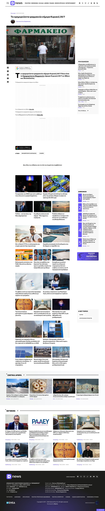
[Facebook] (7, 67)
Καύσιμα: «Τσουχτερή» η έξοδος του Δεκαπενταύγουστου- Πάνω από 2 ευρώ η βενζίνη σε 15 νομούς (55, 341)
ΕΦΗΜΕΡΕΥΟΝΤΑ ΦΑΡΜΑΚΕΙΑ (29, 153)
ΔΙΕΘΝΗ (46, 3)
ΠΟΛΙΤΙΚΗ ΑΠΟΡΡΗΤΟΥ (58, 496)
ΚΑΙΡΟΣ (81, 314)
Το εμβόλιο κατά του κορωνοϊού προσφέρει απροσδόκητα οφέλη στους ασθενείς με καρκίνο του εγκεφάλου (28, 293)
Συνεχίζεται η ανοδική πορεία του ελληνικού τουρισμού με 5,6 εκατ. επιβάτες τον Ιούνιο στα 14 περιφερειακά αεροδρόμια (60, 265)
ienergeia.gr (8, 439)
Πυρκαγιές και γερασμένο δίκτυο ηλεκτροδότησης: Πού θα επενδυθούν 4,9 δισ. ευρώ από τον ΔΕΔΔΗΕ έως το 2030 (27, 341)
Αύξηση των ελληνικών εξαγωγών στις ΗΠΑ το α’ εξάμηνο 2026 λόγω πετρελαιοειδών (63, 432)
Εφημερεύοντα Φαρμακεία (33, 76)
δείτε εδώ (31, 109)
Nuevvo (56, 503)
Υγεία (79, 70)
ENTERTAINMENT (70, 3)
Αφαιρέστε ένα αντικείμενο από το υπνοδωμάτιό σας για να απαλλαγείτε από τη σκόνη (42, 313)
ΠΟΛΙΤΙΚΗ (28, 3)
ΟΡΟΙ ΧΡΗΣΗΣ (26, 496)
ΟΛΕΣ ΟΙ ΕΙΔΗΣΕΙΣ (70, 476)
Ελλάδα (80, 79)
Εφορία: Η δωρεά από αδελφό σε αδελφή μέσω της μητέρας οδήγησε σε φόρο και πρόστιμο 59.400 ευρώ (55, 195)
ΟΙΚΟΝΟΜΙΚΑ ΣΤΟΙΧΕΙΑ (93, 496)
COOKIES (68, 496)
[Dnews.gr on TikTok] (88, 3)
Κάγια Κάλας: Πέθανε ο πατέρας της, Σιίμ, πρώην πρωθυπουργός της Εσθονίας (87, 83)
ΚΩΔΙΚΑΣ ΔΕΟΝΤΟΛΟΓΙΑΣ (78, 496)
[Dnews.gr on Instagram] (85, 3)
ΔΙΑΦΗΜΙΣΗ (17, 496)
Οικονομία (13, 13)
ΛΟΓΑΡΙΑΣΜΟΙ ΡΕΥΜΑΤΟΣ (85, 318)
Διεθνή (80, 86)
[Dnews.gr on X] (82, 3)
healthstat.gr (80, 439)
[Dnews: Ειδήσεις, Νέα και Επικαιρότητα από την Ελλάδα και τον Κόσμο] (16, 3)
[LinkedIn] (7, 74)
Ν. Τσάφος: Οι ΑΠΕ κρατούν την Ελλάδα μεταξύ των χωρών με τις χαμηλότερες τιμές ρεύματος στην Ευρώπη (16, 432)
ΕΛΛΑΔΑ (41, 3)
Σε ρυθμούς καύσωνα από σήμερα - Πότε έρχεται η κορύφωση (41, 215)
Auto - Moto (81, 101)
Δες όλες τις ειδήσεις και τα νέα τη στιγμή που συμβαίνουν (42, 165)
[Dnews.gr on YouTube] (94, 3)
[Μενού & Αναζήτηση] (7, 3)
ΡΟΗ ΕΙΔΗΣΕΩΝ (83, 61)
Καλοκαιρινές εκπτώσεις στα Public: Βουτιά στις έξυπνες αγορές (23, 264)
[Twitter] (7, 71)
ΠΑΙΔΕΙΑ (51, 3)
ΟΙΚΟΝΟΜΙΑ (34, 3)
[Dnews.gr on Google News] (91, 3)
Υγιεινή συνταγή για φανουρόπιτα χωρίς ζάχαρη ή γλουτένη (24, 313)
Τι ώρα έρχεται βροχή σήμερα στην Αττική (87, 395)
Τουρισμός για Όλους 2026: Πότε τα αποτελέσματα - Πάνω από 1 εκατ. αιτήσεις (87, 91)
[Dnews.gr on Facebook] (79, 3)
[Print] (7, 81)
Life (84, 210)
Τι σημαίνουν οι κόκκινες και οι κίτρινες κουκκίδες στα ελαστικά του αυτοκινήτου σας (87, 98)
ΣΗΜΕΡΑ (42, 153)
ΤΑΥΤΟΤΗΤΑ (9, 496)
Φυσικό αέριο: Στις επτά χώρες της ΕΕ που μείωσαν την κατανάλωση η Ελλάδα (41, 361)
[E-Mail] (7, 78)
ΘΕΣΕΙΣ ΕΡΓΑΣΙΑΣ (60, 3)
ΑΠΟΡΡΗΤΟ (101, 510)
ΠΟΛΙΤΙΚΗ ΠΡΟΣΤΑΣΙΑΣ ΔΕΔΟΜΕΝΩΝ (41, 496)
